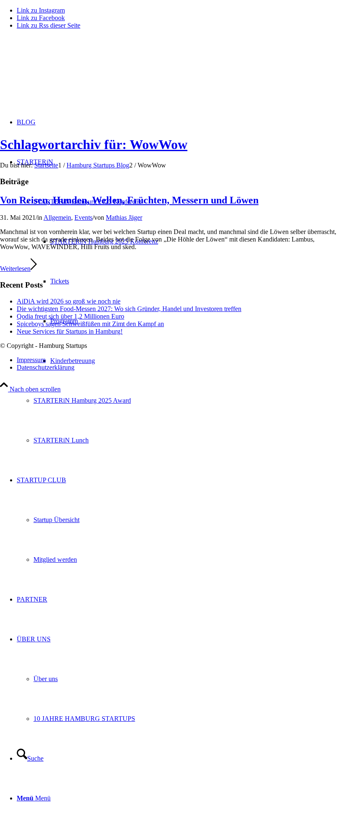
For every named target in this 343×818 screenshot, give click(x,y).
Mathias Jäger (124, 217)
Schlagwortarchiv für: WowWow (93, 144)
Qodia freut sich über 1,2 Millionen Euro (70, 316)
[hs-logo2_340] (62, 75)
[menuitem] (188, 400)
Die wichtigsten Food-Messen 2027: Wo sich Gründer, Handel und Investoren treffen (129, 308)
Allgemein (57, 217)
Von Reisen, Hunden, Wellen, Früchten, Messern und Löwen (129, 200)
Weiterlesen (15, 268)
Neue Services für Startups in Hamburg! (70, 331)
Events (83, 217)
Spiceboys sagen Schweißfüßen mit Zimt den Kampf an (90, 323)
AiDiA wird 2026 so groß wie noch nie (68, 301)
